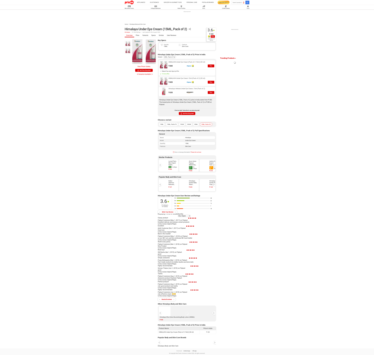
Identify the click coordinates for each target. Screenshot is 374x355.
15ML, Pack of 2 (206, 124)
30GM (189, 124)
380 (170, 66)
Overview (129, 35)
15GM (182, 124)
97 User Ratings (136, 32)
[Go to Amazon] (164, 91)
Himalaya (127, 32)
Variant (160, 57)
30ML (196, 124)
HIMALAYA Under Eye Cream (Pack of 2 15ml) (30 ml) (186, 62)
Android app (186, 351)
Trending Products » (228, 58)
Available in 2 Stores (211, 39)
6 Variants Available (144, 74)
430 (170, 92)
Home (126, 24)
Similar (161, 35)
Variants (145, 35)
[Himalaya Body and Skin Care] (187, 342)
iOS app (194, 351)
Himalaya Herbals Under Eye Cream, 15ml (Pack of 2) (186, 89)
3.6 (211, 30)
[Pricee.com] (129, 2)
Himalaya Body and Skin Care (138, 24)
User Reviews (171, 35)
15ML (162, 124)
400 (170, 82)
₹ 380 (211, 34)
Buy (212, 36)
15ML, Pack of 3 (172, 124)
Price (137, 35)
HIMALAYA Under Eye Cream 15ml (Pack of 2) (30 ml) (186, 78)
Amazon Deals (224, 2)
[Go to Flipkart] (164, 65)
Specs (153, 35)
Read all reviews (167, 299)
